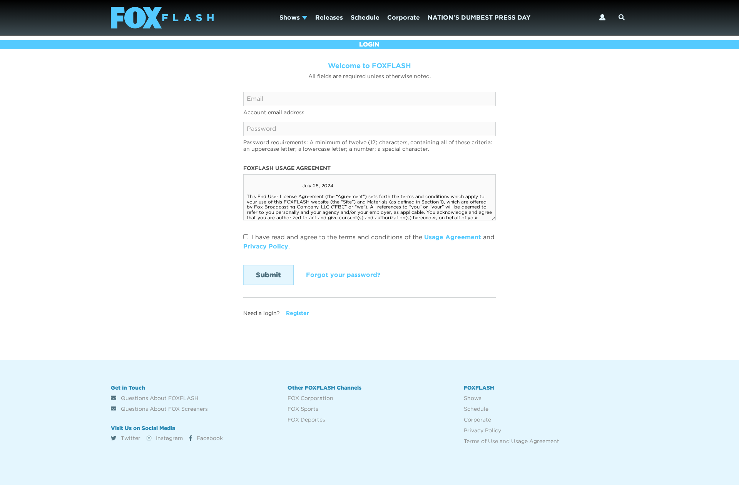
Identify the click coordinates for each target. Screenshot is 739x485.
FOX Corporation (310, 398)
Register (297, 313)
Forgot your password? (343, 274)
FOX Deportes (306, 420)
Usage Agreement (452, 237)
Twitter (129, 438)
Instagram (168, 438)
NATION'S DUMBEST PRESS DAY (479, 17)
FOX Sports (303, 409)
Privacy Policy (265, 246)
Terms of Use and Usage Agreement (511, 441)
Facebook (209, 438)
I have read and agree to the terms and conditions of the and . (369, 241)
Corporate (403, 17)
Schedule (365, 17)
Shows (290, 17)
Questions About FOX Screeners (163, 409)
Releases (329, 17)
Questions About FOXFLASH (159, 398)
